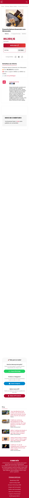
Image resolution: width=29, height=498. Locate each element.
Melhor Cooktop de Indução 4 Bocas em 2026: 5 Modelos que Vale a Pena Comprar (18, 432)
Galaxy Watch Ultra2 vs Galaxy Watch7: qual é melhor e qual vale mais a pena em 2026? (18, 439)
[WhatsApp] (15, 57)
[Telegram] (18, 57)
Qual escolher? (17, 427)
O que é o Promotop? (14, 494)
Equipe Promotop (16, 33)
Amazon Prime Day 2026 (14, 485)
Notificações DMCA (14, 496)
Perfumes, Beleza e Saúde (11, 6)
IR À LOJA (13, 45)
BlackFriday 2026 (14, 480)
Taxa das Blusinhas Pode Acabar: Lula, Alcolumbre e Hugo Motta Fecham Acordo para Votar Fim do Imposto (18, 413)
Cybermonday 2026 (14, 482)
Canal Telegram (15, 383)
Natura (7, 33)
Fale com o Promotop (14, 491)
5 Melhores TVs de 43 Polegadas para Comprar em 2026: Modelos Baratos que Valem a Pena (18, 447)
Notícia (12, 416)
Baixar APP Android (15, 396)
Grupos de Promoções (14, 487)
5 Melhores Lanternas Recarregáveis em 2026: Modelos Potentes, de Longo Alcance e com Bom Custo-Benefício (18, 423)
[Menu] (2, 2)
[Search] (26, 2)
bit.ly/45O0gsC (11, 75)
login (18, 121)
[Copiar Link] (22, 57)
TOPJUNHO (21, 50)
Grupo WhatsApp (15, 371)
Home (2, 6)
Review (12, 427)
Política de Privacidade (14, 489)
